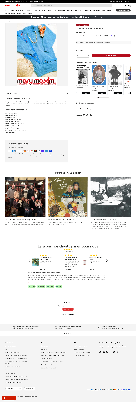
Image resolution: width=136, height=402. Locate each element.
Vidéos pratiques (46, 358)
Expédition (44, 349)
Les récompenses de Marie (13, 382)
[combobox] (71, 5)
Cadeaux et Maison (99, 10)
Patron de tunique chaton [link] (114, 87)
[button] (108, 5)
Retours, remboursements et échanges (53, 352)
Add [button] (86, 93)
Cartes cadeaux (10, 13)
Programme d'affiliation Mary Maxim (16, 379)
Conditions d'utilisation (48, 365)
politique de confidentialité (82, 352)
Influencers (21, 13)
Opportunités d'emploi (12, 352)
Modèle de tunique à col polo (17, 21)
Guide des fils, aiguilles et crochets (16, 376)
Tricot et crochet (16, 10)
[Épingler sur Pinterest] (91, 115)
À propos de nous (10, 346)
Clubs (109, 10)
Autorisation (77, 10)
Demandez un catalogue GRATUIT (16, 358)
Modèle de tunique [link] (82, 85)
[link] (83, 74)
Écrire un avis (68, 309)
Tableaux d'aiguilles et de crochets (16, 355)
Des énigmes (39, 10)
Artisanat (28, 10)
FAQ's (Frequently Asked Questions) (52, 355)
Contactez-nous (46, 346)
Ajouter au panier (111, 55)
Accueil (7, 21)
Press (7, 370)
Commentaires (79, 349)
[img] (68, 249)
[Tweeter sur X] (84, 115)
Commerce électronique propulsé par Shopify (26, 396)
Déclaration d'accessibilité (49, 368)
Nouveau (88, 10)
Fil (6, 10)
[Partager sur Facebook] (87, 115)
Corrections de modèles (12, 367)
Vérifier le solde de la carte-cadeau (52, 361)
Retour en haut (68, 333)
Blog (6, 349)
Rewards (31, 13)
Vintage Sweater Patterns (63, 10)
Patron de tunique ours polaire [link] (98, 87)
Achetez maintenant (40, 1)
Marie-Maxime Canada (81, 346)
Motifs (49, 10)
